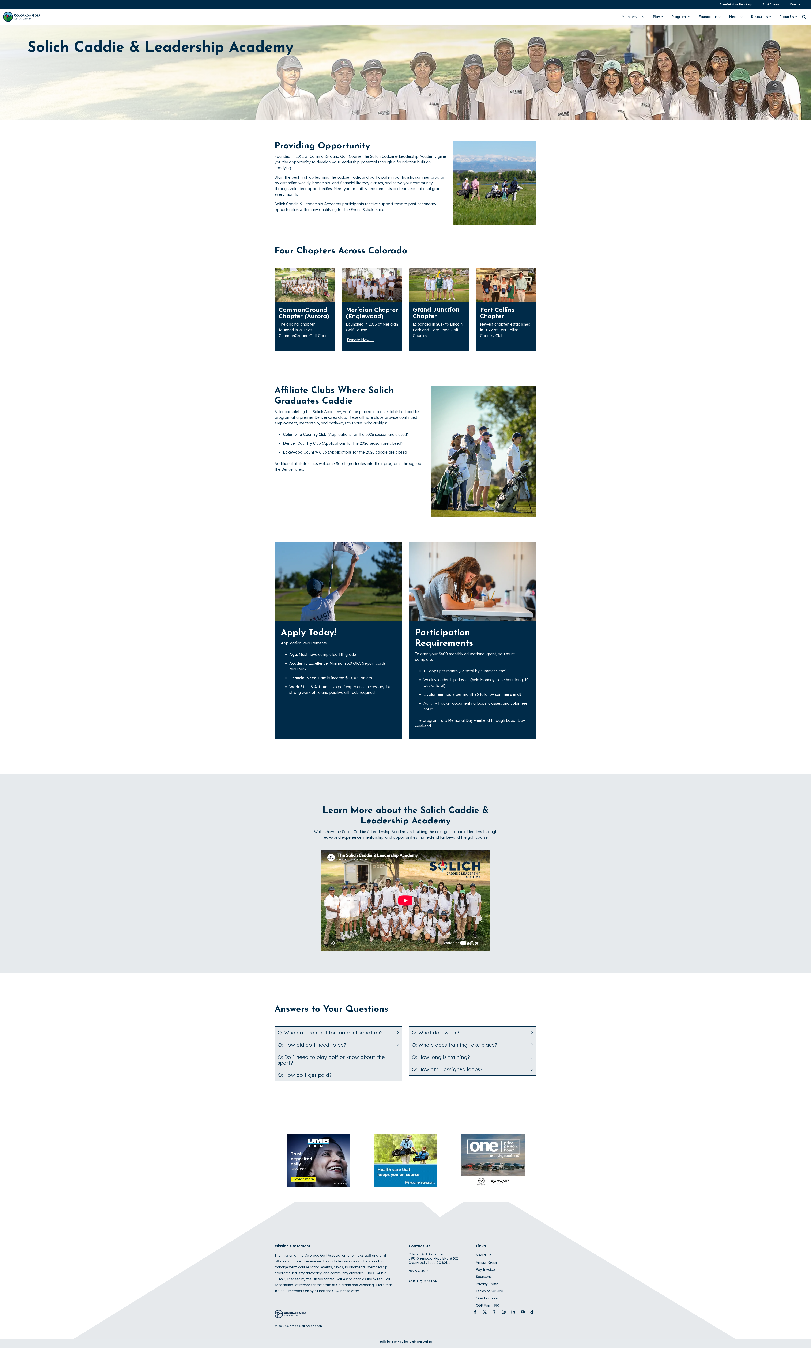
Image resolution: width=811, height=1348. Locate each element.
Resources (759, 17)
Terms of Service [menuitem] (489, 1291)
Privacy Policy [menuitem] (487, 1284)
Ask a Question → (425, 1281)
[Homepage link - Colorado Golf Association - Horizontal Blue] (290, 1316)
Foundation (708, 17)
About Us (786, 17)
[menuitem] (733, 4)
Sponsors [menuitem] (483, 1277)
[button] (475, 1312)
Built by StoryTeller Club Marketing (405, 1341)
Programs (679, 17)
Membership (631, 17)
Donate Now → (360, 339)
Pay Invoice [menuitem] (485, 1269)
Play (656, 17)
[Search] (804, 16)
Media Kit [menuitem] (483, 1255)
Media (734, 17)
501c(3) (281, 1279)
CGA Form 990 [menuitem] (487, 1298)
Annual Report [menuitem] (487, 1262)
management (286, 1267)
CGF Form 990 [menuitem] (487, 1305)
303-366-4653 (418, 1271)
